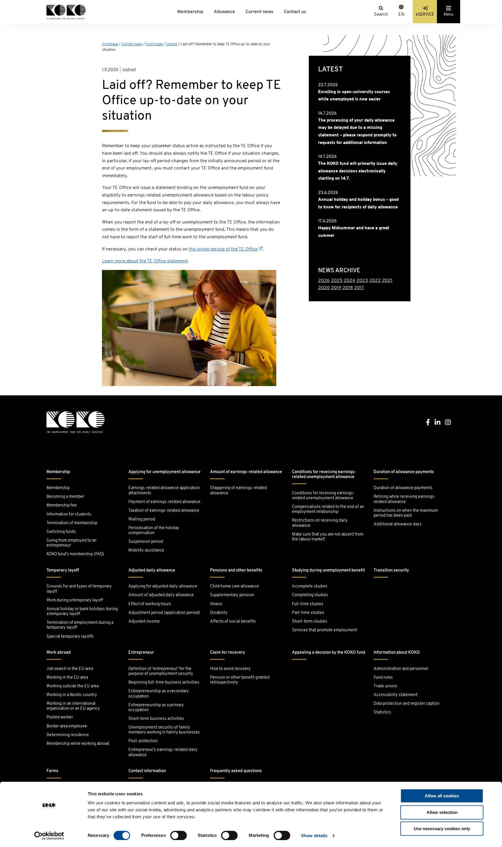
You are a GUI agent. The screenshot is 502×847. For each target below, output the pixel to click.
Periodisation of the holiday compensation (153, 530)
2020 (324, 288)
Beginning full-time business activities (163, 682)
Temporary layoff (62, 570)
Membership (190, 12)
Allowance (224, 12)
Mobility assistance (146, 550)
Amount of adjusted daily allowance (161, 595)
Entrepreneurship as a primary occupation (156, 707)
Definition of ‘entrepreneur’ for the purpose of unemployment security (160, 671)
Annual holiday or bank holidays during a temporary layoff (82, 611)
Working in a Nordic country (71, 695)
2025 (337, 280)
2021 (387, 280)
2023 (362, 280)
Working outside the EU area (72, 686)
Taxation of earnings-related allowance (163, 511)
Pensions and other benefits (236, 570)
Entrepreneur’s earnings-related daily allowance (163, 752)
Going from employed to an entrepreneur (71, 543)
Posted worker (59, 717)
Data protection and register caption (407, 704)
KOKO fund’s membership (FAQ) (75, 554)
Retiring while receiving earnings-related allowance (405, 499)
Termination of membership (71, 523)
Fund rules (383, 677)
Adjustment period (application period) (164, 613)
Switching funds (61, 532)
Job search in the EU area (69, 669)
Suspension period (145, 542)
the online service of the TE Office (223, 249)
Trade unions (385, 686)
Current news (259, 12)
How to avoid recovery (230, 669)
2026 (324, 280)
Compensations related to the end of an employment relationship (328, 509)
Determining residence (67, 735)
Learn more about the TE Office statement (145, 261)
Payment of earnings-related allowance (164, 502)
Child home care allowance (234, 586)
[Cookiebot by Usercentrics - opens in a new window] (49, 835)
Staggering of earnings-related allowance (238, 490)
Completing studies (310, 595)
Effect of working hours (149, 604)
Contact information (147, 771)
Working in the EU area (67, 677)
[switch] (178, 835)
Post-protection (143, 741)
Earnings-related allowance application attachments (164, 490)
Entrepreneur (141, 652)
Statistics (382, 712)
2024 (349, 280)
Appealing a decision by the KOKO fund (328, 652)
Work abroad (58, 652)
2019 (336, 288)
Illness (216, 604)
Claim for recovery (227, 652)
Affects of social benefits (233, 621)
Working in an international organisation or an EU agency (73, 706)
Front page (154, 44)
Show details (314, 835)
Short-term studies (309, 621)
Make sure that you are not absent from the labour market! (327, 537)
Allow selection (442, 812)
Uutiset (171, 44)
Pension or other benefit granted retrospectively (240, 680)
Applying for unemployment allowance (164, 472)
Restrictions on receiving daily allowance (320, 523)
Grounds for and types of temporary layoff (79, 589)
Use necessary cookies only (442, 828)
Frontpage (110, 44)
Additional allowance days (398, 524)
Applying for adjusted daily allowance (162, 586)
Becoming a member (65, 497)
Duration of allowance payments (404, 472)
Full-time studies (307, 604)
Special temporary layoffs (70, 637)
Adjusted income (144, 621)
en (401, 14)
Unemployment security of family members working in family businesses (164, 730)
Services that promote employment (324, 630)
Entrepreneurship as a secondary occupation (158, 693)
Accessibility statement (395, 695)
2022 (375, 280)
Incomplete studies (309, 586)
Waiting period (141, 519)
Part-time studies (308, 613)
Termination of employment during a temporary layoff (79, 625)
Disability (219, 613)
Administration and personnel (401, 669)
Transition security (391, 570)
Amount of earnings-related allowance (246, 472)
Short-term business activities (156, 719)
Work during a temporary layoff (74, 600)
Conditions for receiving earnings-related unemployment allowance (324, 474)
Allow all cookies (442, 795)
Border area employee (66, 726)
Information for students (68, 514)
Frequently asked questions (236, 771)
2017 (359, 288)
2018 (348, 288)
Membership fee (61, 505)
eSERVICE (425, 14)
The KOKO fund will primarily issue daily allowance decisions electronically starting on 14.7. (357, 171)
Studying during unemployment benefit (328, 570)
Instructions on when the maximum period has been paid (406, 513)
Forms (52, 771)
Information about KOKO (397, 652)
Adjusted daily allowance (151, 570)
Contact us (295, 12)
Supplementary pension (232, 595)
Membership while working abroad (78, 744)
